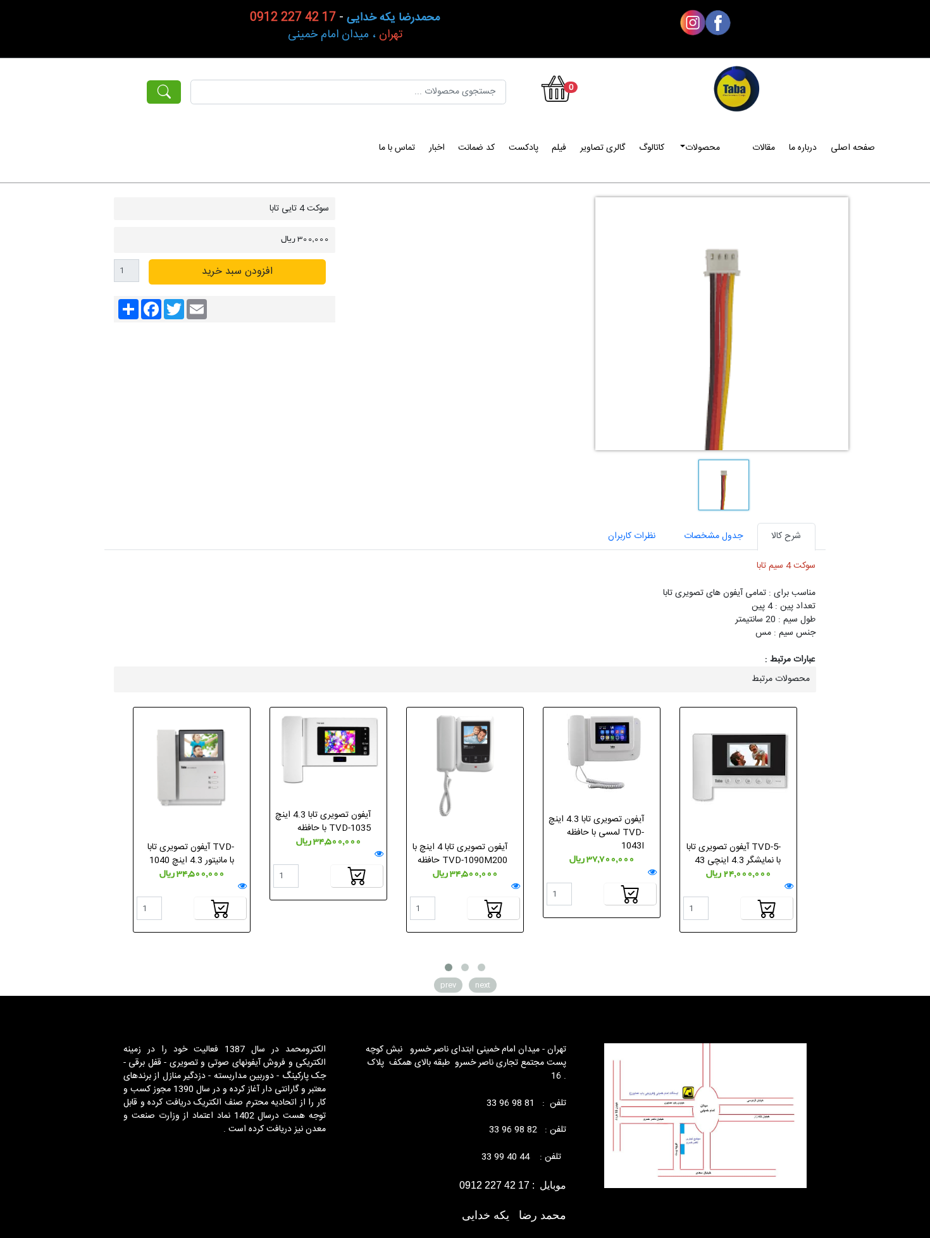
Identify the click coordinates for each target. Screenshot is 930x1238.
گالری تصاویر (602, 148)
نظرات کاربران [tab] (631, 536)
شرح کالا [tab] (786, 536)
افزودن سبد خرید (237, 271)
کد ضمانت (476, 148)
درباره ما (803, 148)
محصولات (702, 148)
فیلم (559, 148)
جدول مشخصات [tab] (713, 536)
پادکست (523, 148)
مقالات (763, 148)
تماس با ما (397, 148)
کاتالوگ (651, 148)
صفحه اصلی (853, 148)
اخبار (437, 148)
